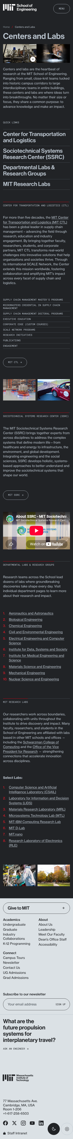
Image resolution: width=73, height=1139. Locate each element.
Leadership (47, 929)
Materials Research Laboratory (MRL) (37, 809)
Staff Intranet (17, 1133)
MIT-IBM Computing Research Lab (35, 822)
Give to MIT (19, 908)
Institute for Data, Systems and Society (38, 649)
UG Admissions (14, 973)
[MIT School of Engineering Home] (19, 7)
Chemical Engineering (25, 626)
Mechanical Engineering (27, 673)
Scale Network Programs (19, 329)
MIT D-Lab (17, 828)
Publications (11, 340)
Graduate (10, 929)
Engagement (10, 346)
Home (6, 26)
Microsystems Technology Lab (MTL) (37, 815)
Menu (61, 8)
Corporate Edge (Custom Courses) (25, 324)
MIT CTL (13, 362)
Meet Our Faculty (52, 934)
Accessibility (48, 944)
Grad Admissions (16, 978)
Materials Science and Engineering (35, 667)
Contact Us (11, 968)
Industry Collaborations (14, 936)
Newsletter (11, 963)
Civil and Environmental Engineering (36, 632)
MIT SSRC (14, 495)
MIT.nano (16, 834)
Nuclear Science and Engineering (34, 679)
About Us (46, 924)
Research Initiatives (17, 335)
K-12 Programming (16, 944)
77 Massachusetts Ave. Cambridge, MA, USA (20, 1103)
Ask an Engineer (14, 1048)
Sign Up (60, 1004)
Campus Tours (14, 958)
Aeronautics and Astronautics (31, 613)
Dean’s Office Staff (53, 939)
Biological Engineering (25, 619)
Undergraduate (14, 924)
